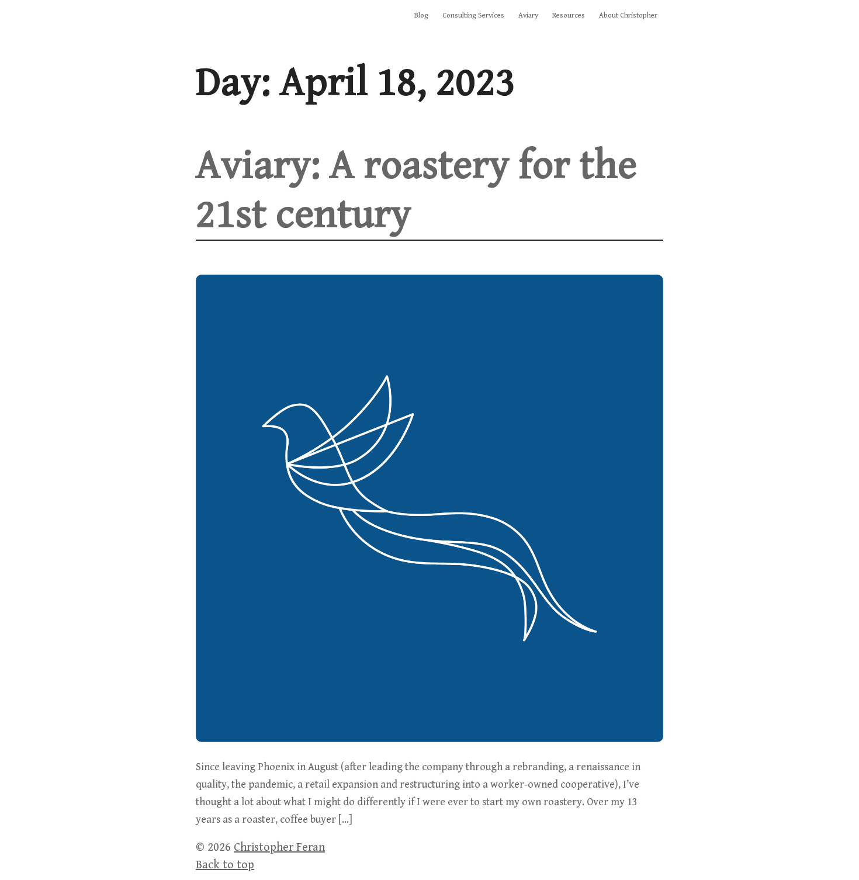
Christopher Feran (279, 847)
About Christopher (628, 15)
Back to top (225, 865)
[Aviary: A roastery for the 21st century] (429, 739)
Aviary (528, 15)
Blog (421, 15)
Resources (568, 15)
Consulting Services (473, 15)
